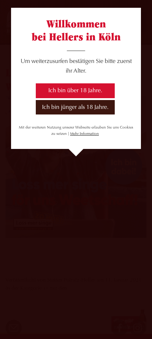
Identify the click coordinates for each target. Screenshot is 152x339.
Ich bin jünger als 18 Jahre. (75, 107)
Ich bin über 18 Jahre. (75, 91)
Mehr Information (84, 134)
